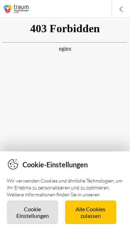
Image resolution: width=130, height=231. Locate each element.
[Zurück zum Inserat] (121, 9)
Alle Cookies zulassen (90, 212)
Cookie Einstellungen (32, 212)
